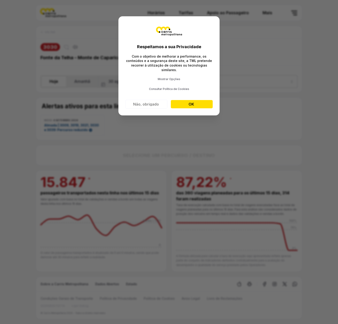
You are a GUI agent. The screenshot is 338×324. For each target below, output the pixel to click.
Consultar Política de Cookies (169, 89)
